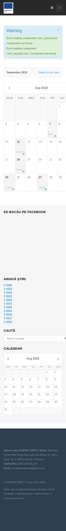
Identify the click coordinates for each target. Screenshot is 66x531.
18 (19, 164)
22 (47, 394)
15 (47, 386)
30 (55, 401)
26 (28, 177)
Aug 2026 (33, 358)
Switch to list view (48, 72)
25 (18, 177)
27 (41, 182)
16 (55, 386)
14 (50, 141)
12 (28, 141)
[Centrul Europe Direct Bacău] (8, 8)
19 (28, 159)
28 (50, 177)
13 (40, 141)
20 (40, 159)
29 (47, 401)
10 (6, 141)
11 (19, 146)
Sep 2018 (41, 87)
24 (8, 182)
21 (50, 159)
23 (55, 394)
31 (5, 409)
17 (6, 159)
